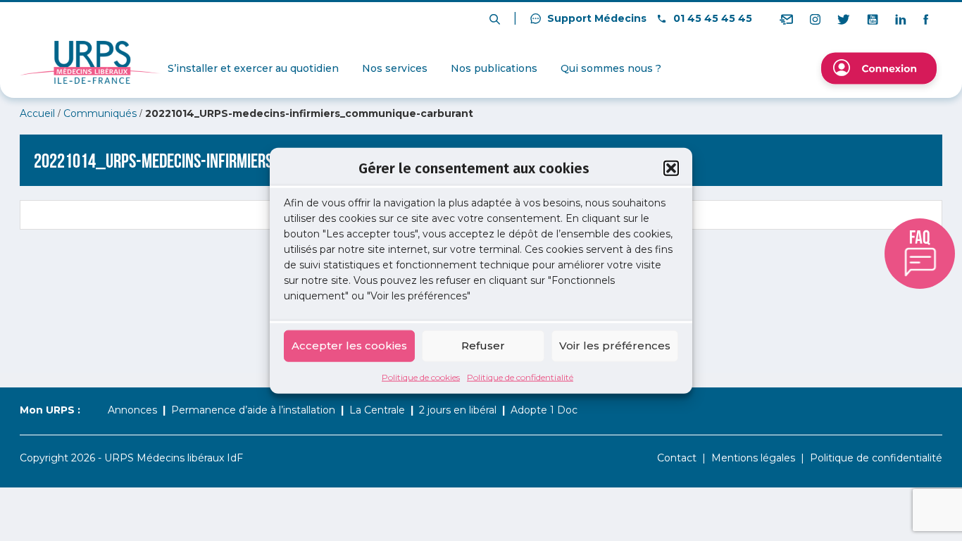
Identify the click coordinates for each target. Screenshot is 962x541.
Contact (676, 458)
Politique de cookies (421, 376)
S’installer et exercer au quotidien (253, 68)
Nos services (394, 68)
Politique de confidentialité (520, 376)
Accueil (37, 113)
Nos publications (494, 68)
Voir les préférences (614, 345)
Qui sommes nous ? (611, 68)
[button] (671, 168)
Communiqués (100, 113)
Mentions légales (753, 458)
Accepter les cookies (349, 345)
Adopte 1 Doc (544, 410)
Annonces (132, 410)
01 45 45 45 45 (711, 18)
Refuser (483, 345)
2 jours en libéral (457, 410)
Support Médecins (595, 18)
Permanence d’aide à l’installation (253, 410)
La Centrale (377, 410)
